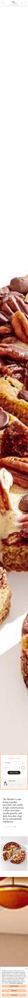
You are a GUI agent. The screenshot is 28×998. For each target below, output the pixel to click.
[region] (14, 982)
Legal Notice (20, 983)
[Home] (14, 2)
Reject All (14, 990)
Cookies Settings (14, 986)
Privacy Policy (12, 983)
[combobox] (14, 762)
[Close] (26, 968)
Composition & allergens (9, 826)
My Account (21, 2)
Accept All (14, 995)
